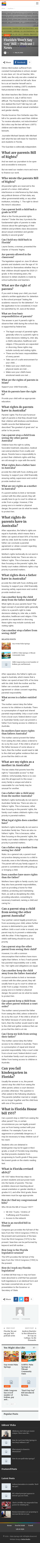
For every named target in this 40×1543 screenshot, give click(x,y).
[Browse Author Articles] (20, 1311)
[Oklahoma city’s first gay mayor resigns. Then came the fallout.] (6, 1433)
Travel (30, 1525)
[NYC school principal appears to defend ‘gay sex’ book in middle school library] (6, 1496)
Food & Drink (20, 1525)
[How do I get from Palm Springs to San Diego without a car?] (6, 1442)
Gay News (7, 35)
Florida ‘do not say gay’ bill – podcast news (10, 1333)
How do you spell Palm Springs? (23, 1459)
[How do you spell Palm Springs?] (6, 1461)
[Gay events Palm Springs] (6, 646)
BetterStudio (25, 1539)
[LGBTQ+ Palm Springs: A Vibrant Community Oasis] (6, 655)
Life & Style (20, 1529)
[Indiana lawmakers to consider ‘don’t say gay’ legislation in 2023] (6, 1486)
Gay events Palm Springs (21, 644)
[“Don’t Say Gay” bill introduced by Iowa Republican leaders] (28, 1382)
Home (9, 1525)
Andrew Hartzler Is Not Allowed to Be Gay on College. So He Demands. (29, 1335)
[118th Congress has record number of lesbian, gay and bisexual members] (6, 664)
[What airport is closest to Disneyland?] (6, 1451)
